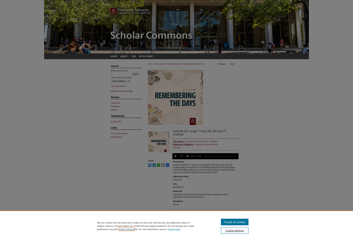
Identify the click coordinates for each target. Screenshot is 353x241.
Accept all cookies (234, 222)
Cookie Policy (174, 229)
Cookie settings (126, 229)
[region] (176, 226)
